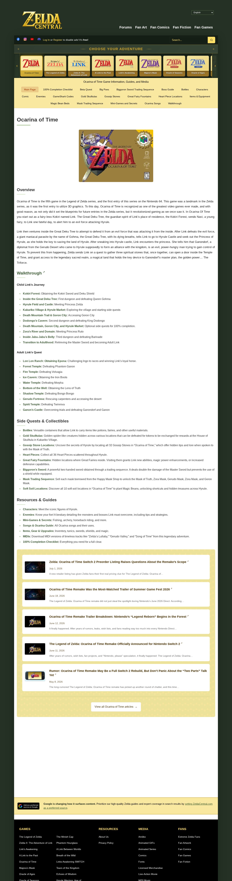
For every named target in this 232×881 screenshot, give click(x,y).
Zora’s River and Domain (39, 331)
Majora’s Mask (27, 868)
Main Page (30, 89)
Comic (25, 96)
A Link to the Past (28, 855)
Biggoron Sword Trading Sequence (135, 89)
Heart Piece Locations (170, 96)
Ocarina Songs (153, 103)
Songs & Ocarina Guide (38, 525)
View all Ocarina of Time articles (116, 706)
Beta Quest (86, 89)
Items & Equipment (200, 96)
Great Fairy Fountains (139, 96)
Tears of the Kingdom (67, 868)
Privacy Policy (106, 843)
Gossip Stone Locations (38, 445)
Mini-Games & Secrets (37, 520)
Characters (202, 89)
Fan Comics (159, 27)
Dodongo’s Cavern (35, 320)
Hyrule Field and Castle (38, 304)
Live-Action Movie (147, 874)
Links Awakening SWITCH (70, 861)
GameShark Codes (63, 96)
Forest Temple (32, 366)
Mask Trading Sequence (90, 103)
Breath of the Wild (66, 855)
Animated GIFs (146, 843)
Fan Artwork (184, 843)
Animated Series (147, 849)
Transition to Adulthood (38, 342)
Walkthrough (175, 103)
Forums (125, 27)
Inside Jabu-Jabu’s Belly (38, 337)
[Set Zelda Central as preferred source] (28, 806)
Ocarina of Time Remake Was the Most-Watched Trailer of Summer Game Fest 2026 (109, 589)
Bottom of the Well (35, 388)
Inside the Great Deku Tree (40, 299)
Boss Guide (168, 89)
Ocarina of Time (27, 861)
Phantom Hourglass (67, 843)
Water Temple (31, 382)
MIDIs (26, 536)
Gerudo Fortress (33, 399)
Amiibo (142, 836)
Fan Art (141, 27)
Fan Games (203, 27)
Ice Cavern (30, 377)
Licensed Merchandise (150, 868)
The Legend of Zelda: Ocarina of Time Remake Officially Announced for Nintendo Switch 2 (114, 644)
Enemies (41, 96)
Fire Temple (30, 371)
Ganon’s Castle (32, 409)
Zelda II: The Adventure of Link (35, 843)
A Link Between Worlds (68, 849)
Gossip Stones (112, 96)
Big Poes (104, 89)
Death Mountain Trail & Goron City (45, 315)
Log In (46, 39)
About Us (104, 836)
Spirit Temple (31, 404)
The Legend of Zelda (30, 836)
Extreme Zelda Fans (189, 836)
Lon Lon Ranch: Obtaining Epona (44, 361)
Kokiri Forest (31, 293)
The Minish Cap (64, 836)
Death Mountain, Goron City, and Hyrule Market (53, 326)
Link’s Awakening (28, 849)
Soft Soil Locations (35, 488)
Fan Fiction (182, 27)
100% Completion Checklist (58, 89)
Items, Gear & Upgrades (38, 531)
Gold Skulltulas (89, 96)
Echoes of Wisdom (66, 874)
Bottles (185, 89)
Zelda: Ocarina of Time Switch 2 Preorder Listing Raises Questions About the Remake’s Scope (117, 562)
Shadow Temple (33, 393)
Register (57, 39)
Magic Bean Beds (60, 103)
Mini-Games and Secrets (124, 103)
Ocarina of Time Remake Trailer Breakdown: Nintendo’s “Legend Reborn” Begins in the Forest (117, 616)
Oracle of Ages (27, 874)
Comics (142, 855)
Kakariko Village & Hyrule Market (44, 309)
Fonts (141, 861)
